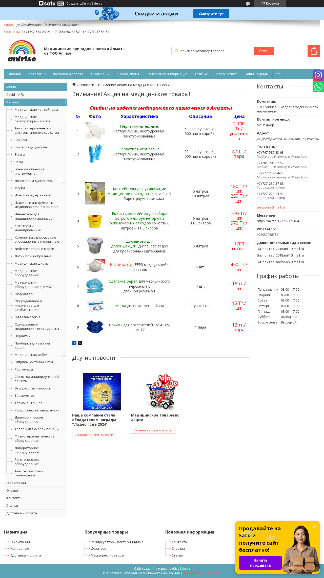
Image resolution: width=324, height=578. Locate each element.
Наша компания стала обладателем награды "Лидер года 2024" (94, 420)
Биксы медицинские (31, 147)
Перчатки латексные (139, 126)
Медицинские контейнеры (36, 109)
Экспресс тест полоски (33, 388)
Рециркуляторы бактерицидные (117, 542)
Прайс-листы (128, 74)
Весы (19, 161)
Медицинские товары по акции (155, 417)
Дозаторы (99, 548)
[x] (80, 343)
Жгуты (20, 188)
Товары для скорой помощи (37, 429)
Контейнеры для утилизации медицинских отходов (137, 191)
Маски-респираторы (107, 555)
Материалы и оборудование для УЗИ (33, 284)
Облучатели (24, 294)
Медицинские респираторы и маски (32, 118)
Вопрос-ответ (226, 74)
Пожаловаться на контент (202, 573)
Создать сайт (76, 3)
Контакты (14, 498)
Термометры (25, 395)
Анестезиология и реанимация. (29, 473)
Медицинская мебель (32, 354)
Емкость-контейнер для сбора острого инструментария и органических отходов (138, 218)
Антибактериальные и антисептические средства (37, 130)
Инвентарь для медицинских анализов (34, 216)
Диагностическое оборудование (29, 419)
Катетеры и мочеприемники (28, 227)
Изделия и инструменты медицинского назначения (36, 204)
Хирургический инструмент (37, 410)
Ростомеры (24, 369)
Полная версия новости (94, 434)
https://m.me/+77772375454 (278, 221)
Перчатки (23, 336)
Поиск (263, 51)
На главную (19, 548)
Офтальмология (27, 317)
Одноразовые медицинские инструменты (37, 326)
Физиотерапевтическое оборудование (34, 438)
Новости (86, 85)
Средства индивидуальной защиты (37, 378)
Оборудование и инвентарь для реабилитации (28, 305)
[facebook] (74, 343)
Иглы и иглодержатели (33, 195)
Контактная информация (167, 74)
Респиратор (122, 264)
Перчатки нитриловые (139, 148)
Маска (121, 305)
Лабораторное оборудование (27, 450)
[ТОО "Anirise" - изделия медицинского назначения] (21, 51)
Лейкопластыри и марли (34, 248)
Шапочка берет (123, 281)
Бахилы (21, 139)
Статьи (201, 74)
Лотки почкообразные (33, 256)
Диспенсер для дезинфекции (132, 243)
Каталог (35, 74)
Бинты (20, 154)
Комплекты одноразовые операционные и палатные (37, 239)
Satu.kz (185, 568)
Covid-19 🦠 (15, 94)
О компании (101, 74)
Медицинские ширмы (32, 263)
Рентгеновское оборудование (27, 461)
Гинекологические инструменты (30, 171)
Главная (14, 74)
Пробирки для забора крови (32, 345)
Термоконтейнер (29, 403)
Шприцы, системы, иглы (34, 362)
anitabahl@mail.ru (271, 207)
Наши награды (257, 74)
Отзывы (12, 490)
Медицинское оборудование (27, 272)
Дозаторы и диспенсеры (34, 180)
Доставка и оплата (68, 74)
